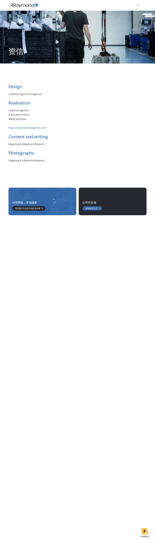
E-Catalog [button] (144, 537)
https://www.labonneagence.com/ (27, 127)
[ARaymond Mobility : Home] (23, 5)
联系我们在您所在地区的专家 (27, 209)
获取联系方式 (91, 209)
